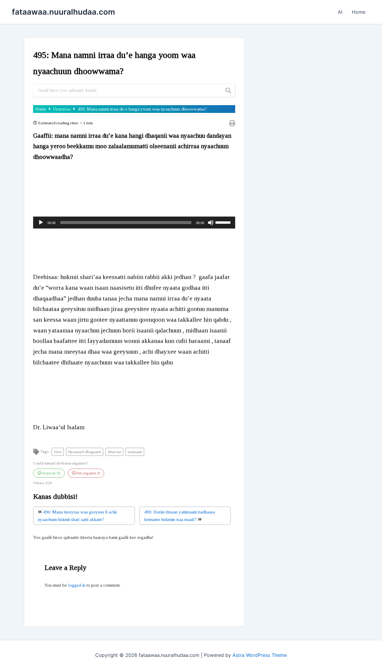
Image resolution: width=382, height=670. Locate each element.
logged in (76, 585)
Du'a (57, 452)
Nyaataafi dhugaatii (84, 452)
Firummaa (62, 109)
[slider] (223, 222)
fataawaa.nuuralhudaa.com (63, 11)
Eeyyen (51, 473)
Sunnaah (134, 452)
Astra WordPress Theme (259, 655)
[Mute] (211, 223)
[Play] (41, 223)
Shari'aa (114, 452)
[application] (134, 223)
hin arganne (88, 473)
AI (340, 12)
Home (358, 12)
